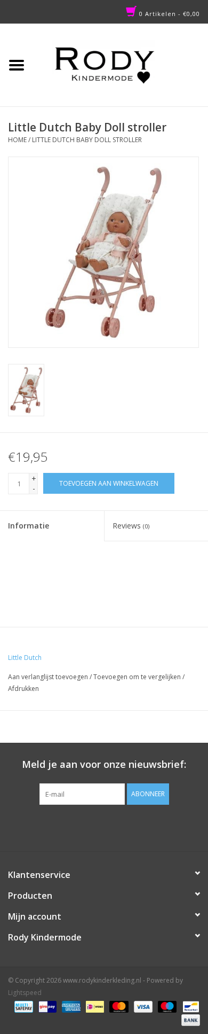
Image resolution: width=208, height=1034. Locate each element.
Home (17, 139)
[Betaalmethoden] (22, 1005)
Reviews (131, 525)
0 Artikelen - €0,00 (168, 14)
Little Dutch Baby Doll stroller (87, 139)
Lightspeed (25, 992)
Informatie (28, 525)
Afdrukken (23, 688)
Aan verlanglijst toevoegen (48, 676)
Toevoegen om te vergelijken (137, 676)
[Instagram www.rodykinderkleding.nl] (113, 826)
